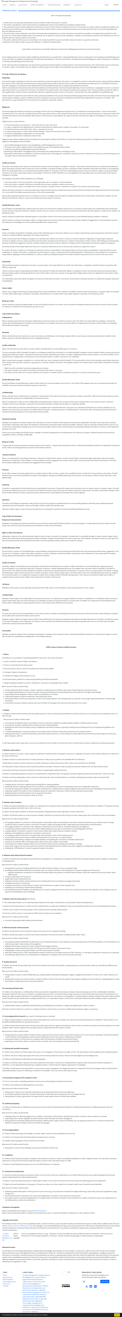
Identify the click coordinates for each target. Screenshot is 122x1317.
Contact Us (78, 5)
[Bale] (83, 1287)
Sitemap (5, 1286)
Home (5, 5)
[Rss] (95, 1287)
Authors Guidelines (37, 5)
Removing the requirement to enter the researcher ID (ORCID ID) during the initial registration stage (36, 1294)
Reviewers (67, 5)
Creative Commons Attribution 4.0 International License (66, 1292)
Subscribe (104, 1281)
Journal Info (23, 5)
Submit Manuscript (54, 5)
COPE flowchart (41, 1211)
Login (107, 5)
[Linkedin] (91, 1287)
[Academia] (86, 1287)
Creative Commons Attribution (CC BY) (19, 1226)
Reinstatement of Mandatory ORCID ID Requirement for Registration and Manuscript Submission (35, 1288)
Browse (12, 5)
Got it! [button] (117, 1314)
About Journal (7, 1277)
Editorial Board (8, 1279)
